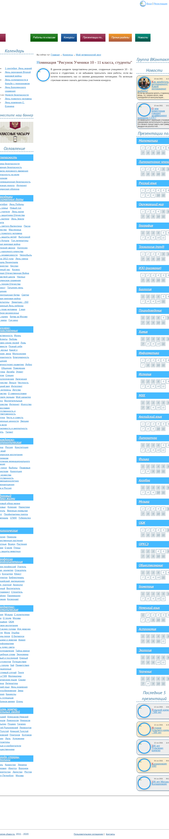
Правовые (24, 467)
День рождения (19, 687)
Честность (23, 382)
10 (158, 237)
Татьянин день (15, 287)
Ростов (28, 772)
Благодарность (21, 357)
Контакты (110, 834)
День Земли (17, 218)
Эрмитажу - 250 (19, 302)
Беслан (14, 266)
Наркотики (24, 507)
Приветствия (22, 665)
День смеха (22, 258)
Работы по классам (44, 37)
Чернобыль (26, 255)
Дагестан (17, 772)
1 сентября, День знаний (18, 68)
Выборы (13, 467)
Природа (11, 536)
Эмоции (24, 421)
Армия (21, 640)
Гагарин (21, 724)
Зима (20, 690)
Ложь (23, 342)
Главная (55, 54)
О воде (8, 547)
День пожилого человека (18, 98)
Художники (18, 738)
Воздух (11, 544)
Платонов (15, 734)
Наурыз (21, 276)
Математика (14, 676)
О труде (7, 618)
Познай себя (15, 346)
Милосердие (19, 353)
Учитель (21, 566)
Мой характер (23, 397)
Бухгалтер (7, 574)
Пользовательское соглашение (88, 834)
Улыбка (15, 632)
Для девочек (24, 629)
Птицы (17, 547)
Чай (12, 665)
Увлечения (21, 379)
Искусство (26, 404)
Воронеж (23, 768)
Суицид (9, 375)
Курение (12, 507)
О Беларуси (17, 636)
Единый (23, 658)
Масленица (15, 229)
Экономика (22, 654)
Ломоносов (13, 720)
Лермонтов (25, 727)
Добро (28, 364)
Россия (9, 447)
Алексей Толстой (19, 731)
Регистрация (160, 3)
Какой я (13, 350)
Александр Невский (17, 716)
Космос (16, 269)
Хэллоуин (22, 247)
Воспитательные (13, 400)
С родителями (22, 614)
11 (163, 237)
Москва (17, 618)
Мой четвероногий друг (88, 54)
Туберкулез (24, 518)
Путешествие (19, 661)
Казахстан (10, 764)
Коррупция (16, 471)
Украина (22, 764)
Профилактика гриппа (16, 514)
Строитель (17, 592)
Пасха (27, 226)
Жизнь (17, 335)
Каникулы (11, 694)
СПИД (13, 518)
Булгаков (27, 734)
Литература (11, 683)
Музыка (9, 614)
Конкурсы (69, 37)
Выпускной (24, 237)
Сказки (22, 679)
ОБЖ (11, 621)
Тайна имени (23, 650)
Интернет (22, 185)
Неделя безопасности (17, 94)
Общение (6, 368)
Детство (16, 389)
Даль (8, 738)
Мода (7, 632)
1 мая (22, 309)
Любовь (13, 339)
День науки (18, 211)
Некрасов (25, 720)
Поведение (19, 368)
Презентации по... (93, 37)
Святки (25, 294)
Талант (9, 432)
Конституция (21, 447)
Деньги (12, 382)
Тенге (21, 672)
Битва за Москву (19, 316)
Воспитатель (13, 588)
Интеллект (16, 386)
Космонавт (13, 599)
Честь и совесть (14, 417)
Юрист (17, 574)
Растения (22, 544)
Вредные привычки (17, 510)
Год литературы (19, 240)
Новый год (15, 208)
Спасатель (20, 570)
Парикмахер (13, 595)
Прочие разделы (120, 37)
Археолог (18, 584)
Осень (19, 701)
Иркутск (12, 768)
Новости (143, 37)
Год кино (13, 320)
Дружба (10, 371)
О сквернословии (17, 393)
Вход (149, 3)
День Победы (16, 204)
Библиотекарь (16, 577)
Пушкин (12, 724)
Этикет (19, 371)
